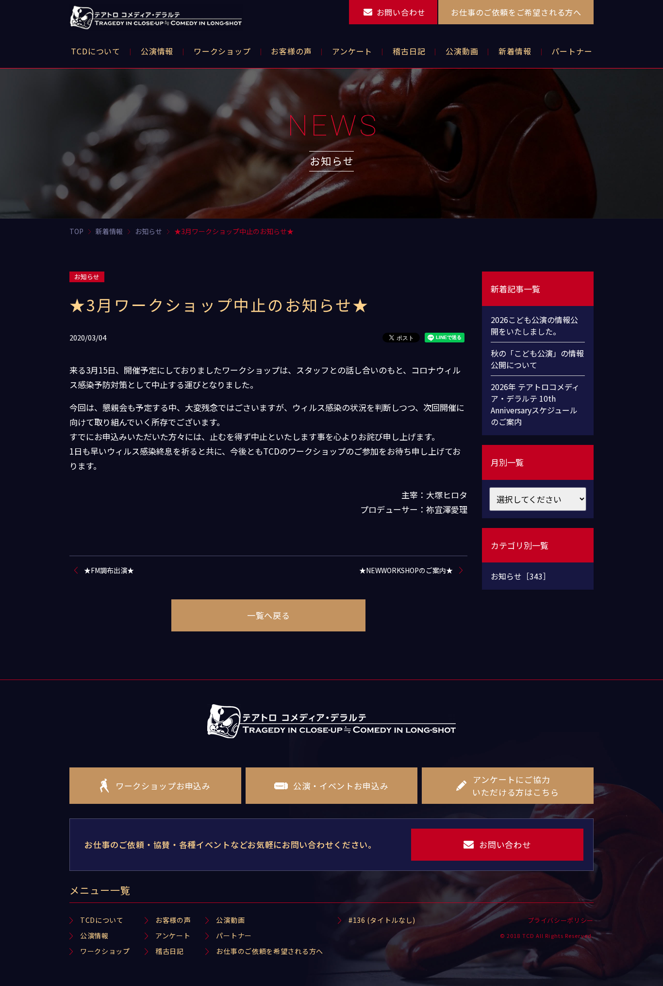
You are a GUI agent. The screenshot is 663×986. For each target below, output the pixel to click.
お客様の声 (173, 920)
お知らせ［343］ (520, 576)
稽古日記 (169, 951)
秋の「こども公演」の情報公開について (537, 359)
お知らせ (86, 276)
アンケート (173, 935)
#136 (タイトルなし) (381, 920)
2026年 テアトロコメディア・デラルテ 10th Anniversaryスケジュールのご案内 (535, 404)
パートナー (234, 935)
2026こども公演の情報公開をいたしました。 (534, 325)
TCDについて (102, 920)
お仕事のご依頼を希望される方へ (269, 951)
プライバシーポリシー (561, 920)
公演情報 (94, 935)
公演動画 (230, 920)
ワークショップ (105, 951)
